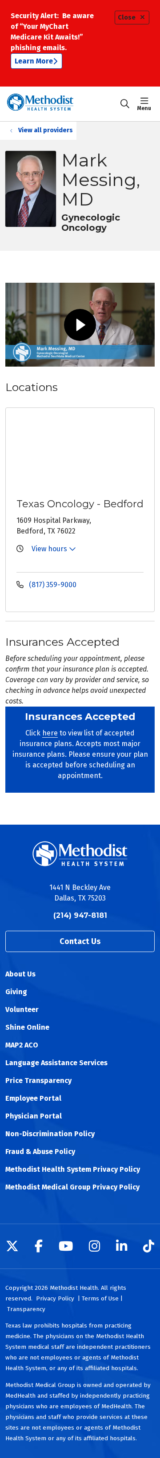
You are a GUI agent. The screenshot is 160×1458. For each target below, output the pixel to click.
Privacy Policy (55, 1298)
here (50, 733)
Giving (16, 992)
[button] (146, 104)
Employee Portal (33, 1098)
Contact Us (80, 941)
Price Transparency (38, 1080)
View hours (50, 549)
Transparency (26, 1309)
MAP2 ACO (21, 1045)
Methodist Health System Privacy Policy (72, 1169)
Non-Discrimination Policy (50, 1134)
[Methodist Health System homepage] (62, 104)
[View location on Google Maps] (87, 452)
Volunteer (22, 1009)
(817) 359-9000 (51, 585)
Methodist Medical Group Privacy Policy (72, 1187)
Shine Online (27, 1027)
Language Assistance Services (56, 1063)
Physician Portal (33, 1116)
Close (127, 17)
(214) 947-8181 (80, 915)
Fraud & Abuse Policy (40, 1151)
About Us (20, 974)
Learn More (34, 61)
